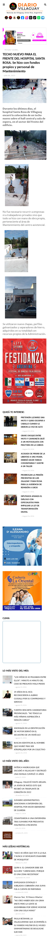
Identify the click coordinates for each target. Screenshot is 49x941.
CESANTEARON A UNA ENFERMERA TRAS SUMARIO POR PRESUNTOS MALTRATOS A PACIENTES (30, 821)
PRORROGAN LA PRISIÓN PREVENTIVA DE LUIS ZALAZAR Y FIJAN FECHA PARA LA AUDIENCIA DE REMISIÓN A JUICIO (32, 481)
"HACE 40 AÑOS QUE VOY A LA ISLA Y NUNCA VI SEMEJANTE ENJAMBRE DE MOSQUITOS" (30, 856)
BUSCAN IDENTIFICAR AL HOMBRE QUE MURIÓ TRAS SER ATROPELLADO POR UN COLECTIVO (29, 746)
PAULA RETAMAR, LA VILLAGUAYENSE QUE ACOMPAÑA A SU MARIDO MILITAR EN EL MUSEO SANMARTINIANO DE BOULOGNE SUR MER (30, 925)
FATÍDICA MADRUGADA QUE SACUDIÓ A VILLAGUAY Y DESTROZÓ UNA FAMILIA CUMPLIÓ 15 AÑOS (30, 770)
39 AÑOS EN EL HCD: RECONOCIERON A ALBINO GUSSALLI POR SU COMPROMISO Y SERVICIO (29, 697)
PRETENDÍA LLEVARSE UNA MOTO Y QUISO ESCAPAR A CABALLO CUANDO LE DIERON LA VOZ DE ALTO (33, 422)
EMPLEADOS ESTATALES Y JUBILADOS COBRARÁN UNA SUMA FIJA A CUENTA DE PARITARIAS (29, 885)
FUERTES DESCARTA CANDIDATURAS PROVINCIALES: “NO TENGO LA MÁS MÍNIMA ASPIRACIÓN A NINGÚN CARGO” (30, 715)
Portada (8, 50)
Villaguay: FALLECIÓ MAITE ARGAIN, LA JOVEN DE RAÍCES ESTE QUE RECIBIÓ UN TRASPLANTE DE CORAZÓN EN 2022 (30, 787)
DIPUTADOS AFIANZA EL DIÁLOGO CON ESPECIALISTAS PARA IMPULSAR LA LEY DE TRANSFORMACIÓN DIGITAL (31, 504)
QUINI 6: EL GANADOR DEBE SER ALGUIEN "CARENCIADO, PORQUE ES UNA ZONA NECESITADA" (29, 871)
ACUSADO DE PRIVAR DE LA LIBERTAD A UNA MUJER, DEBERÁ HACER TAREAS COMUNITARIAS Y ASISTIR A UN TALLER (33, 460)
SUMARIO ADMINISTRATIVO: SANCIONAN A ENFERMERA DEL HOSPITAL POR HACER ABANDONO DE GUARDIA (29, 805)
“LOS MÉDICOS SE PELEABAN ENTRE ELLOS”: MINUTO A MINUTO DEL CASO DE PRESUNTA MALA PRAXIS (30, 680)
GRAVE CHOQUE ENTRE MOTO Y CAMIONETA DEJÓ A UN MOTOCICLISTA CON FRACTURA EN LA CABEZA (33, 440)
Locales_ (15, 50)
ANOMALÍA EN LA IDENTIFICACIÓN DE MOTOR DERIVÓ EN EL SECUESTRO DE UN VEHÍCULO (29, 731)
